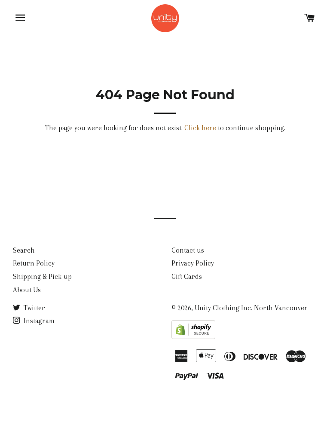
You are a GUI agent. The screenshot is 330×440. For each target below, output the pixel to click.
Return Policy (34, 263)
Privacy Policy (192, 263)
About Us (27, 290)
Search (24, 250)
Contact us (187, 250)
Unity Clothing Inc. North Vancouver (251, 308)
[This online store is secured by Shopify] (193, 337)
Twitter (33, 308)
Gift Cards (186, 276)
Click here (200, 128)
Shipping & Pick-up (42, 276)
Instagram (38, 321)
